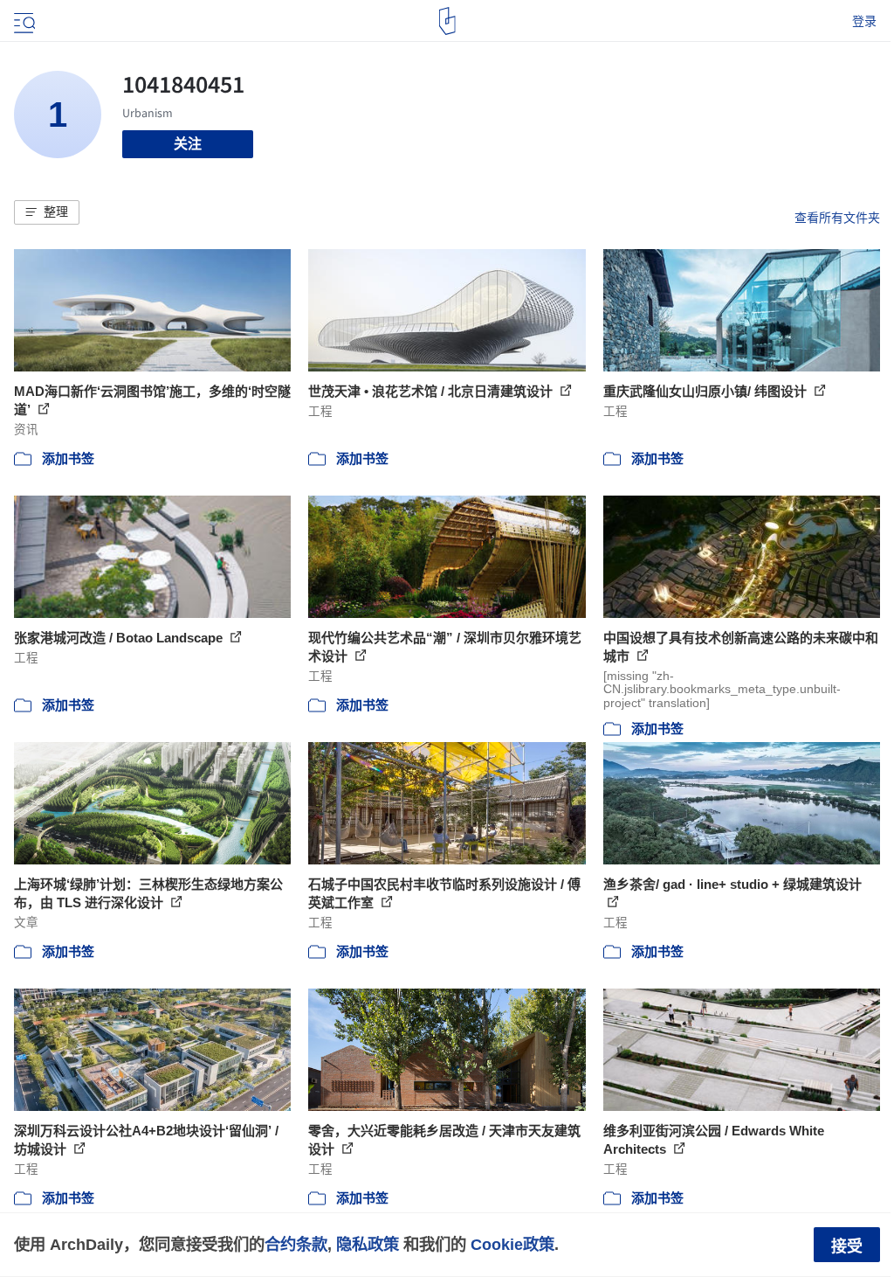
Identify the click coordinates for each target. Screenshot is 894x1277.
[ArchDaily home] (447, 21)
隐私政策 (367, 1244)
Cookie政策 (512, 1244)
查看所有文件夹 (837, 218)
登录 (864, 21)
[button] (46, 212)
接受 (847, 1246)
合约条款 (296, 1244)
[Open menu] (22, 21)
